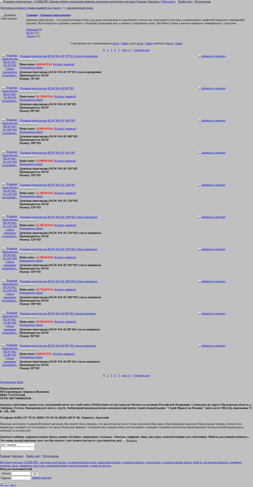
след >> (126, 50)
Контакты (168, 1)
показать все (142, 50)
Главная (31, 15)
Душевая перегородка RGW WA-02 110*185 (47, 152)
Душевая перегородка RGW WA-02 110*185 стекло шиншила (58, 249)
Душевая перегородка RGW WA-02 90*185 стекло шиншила (57, 313)
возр (116, 43)
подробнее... (10, 75)
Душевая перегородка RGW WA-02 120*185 (47, 184)
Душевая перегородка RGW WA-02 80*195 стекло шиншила (57, 345)
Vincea (30, 36)
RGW (29, 32)
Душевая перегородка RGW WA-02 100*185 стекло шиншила (58, 281)
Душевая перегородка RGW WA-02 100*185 (47, 120)
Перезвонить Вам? (31, 67)
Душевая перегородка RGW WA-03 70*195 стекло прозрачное (58, 56)
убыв (124, 43)
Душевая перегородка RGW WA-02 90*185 (46, 88)
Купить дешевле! (64, 64)
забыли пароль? (42, 477)
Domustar (32, 29)
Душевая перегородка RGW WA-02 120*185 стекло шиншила (58, 217)
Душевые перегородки (55, 15)
